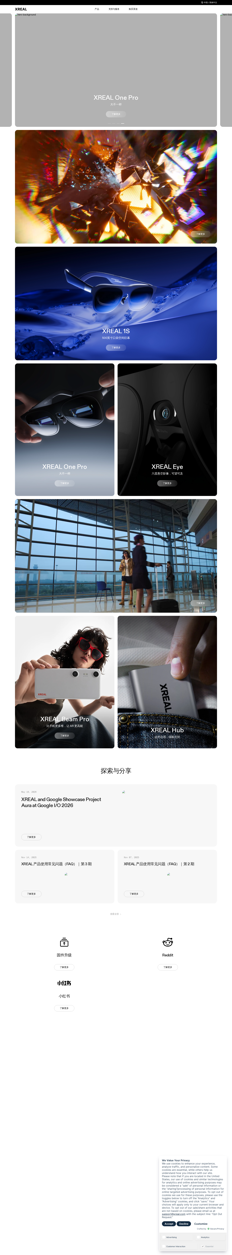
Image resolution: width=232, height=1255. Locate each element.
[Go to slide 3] (118, 123)
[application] (193, 1203)
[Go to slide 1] (109, 123)
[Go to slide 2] (113, 123)
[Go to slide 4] (122, 123)
